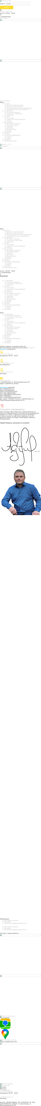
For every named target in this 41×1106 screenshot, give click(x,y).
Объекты (7, 132)
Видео (9, 138)
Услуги (6, 116)
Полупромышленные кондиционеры (19, 108)
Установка (10, 118)
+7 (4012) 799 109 (6, 354)
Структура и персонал (14, 114)
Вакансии (10, 115)
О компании (8, 111)
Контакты (7, 139)
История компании (13, 112)
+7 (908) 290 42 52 (6, 363)
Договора (10, 128)
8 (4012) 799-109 (6, 12)
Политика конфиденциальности (15, 923)
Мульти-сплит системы (15, 106)
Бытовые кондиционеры (15, 105)
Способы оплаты (12, 125)
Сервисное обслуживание (16, 119)
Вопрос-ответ (11, 129)
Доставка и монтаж (13, 123)
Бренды (9, 131)
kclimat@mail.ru (5, 380)
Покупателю (8, 122)
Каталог (7, 104)
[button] (20, 102)
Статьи (9, 136)
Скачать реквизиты (12, 409)
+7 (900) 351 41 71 (6, 372)
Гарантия (10, 126)
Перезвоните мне (10, 141)
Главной (32, 348)
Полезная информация (12, 135)
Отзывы (7, 134)
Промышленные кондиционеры (18, 109)
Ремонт (9, 121)
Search (2, 3)
